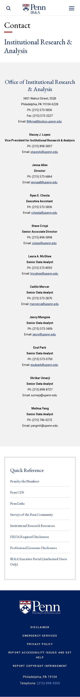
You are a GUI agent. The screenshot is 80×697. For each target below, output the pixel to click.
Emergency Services (40, 635)
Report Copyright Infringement (40, 666)
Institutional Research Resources (32, 526)
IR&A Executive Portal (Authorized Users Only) (38, 561)
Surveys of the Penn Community (31, 514)
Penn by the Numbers (24, 481)
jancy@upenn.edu (44, 334)
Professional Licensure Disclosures (33, 548)
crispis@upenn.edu (44, 243)
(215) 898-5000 (48, 683)
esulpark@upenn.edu (44, 364)
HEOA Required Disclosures (29, 537)
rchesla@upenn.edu (44, 212)
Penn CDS (17, 492)
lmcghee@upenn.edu (44, 273)
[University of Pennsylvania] (40, 607)
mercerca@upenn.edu (44, 304)
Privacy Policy (40, 644)
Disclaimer (40, 627)
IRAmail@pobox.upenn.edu (44, 121)
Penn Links (17, 503)
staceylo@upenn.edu (44, 152)
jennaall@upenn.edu (44, 182)
